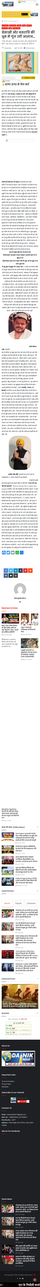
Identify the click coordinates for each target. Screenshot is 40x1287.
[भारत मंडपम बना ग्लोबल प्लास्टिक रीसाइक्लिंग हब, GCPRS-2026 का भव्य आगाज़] (8, 860)
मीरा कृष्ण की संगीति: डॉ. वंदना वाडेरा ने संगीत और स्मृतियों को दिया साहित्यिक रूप (26, 1248)
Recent (7, 903)
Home (5, 21)
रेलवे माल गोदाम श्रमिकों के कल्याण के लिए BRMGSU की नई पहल (26, 848)
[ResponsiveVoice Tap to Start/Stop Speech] (9, 77)
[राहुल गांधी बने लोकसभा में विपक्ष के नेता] (29, 619)
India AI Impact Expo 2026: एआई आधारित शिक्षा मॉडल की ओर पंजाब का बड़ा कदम (26, 880)
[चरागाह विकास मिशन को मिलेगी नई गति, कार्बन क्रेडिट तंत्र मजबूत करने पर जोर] (8, 871)
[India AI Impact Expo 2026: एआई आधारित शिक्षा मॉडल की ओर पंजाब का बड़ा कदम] (8, 881)
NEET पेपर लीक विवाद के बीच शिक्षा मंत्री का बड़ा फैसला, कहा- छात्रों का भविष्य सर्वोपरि (10, 628)
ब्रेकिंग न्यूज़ (29, 25)
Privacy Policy (6, 1084)
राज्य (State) (4, 28)
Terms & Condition (8, 1081)
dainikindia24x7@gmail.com (16, 1114)
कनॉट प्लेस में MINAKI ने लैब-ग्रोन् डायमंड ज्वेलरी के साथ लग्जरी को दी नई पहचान (20, 1005)
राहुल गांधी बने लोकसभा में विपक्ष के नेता (28, 629)
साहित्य (10, 28)
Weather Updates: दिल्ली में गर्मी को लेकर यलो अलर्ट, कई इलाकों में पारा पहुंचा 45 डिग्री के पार (10, 813)
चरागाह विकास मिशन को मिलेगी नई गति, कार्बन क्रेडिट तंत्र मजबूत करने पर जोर (26, 870)
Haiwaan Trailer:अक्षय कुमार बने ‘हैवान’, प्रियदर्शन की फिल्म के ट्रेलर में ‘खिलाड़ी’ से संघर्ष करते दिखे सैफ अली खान (27, 967)
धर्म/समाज (19, 25)
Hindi (7, 81)
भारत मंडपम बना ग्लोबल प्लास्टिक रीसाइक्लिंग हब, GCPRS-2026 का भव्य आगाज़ (26, 859)
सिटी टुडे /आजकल (16, 28)
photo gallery (13, 21)
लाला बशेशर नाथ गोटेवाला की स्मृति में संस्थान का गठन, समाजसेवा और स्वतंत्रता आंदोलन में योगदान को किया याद (26, 940)
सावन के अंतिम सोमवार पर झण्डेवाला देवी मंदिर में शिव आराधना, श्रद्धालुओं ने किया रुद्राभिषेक (25, 1259)
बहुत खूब (23, 25)
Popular (18, 903)
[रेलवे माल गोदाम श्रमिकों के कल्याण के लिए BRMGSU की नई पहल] (8, 849)
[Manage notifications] (35, 1280)
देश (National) (13, 25)
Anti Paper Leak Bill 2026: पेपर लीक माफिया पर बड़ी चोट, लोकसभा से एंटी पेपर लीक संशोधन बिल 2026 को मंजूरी (27, 836)
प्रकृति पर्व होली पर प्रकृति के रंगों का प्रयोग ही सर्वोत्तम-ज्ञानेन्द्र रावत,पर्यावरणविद (29, 653)
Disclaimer (5, 1087)
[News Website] (8, 4)
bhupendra (8, 48)
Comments (31, 903)
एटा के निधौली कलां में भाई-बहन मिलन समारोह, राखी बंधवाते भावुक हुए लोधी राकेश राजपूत (26, 926)
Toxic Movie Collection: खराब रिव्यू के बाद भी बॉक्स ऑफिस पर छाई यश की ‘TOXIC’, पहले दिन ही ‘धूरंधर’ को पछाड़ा (27, 954)
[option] (20, 996)
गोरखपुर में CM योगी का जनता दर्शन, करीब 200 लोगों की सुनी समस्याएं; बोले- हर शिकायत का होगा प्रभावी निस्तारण (27, 913)
